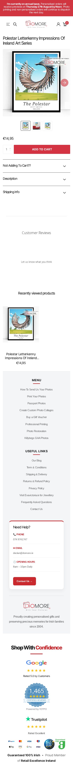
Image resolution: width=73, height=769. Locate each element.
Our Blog (36, 460)
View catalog (8, 24)
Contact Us (36, 508)
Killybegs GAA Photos (36, 437)
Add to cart (42, 149)
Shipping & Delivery (36, 474)
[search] (15, 24)
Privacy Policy (36, 488)
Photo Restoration (36, 431)
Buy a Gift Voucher (36, 417)
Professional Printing (36, 424)
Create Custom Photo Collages (36, 410)
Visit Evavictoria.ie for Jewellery (36, 495)
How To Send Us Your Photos (36, 389)
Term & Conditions (37, 467)
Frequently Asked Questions (36, 502)
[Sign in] (58, 24)
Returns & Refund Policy (36, 481)
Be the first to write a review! (36, 271)
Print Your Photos (36, 396)
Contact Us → (24, 581)
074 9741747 (20, 539)
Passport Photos (36, 403)
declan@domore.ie (23, 553)
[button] (64, 82)
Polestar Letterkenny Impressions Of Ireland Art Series (21, 356)
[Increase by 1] (11, 146)
